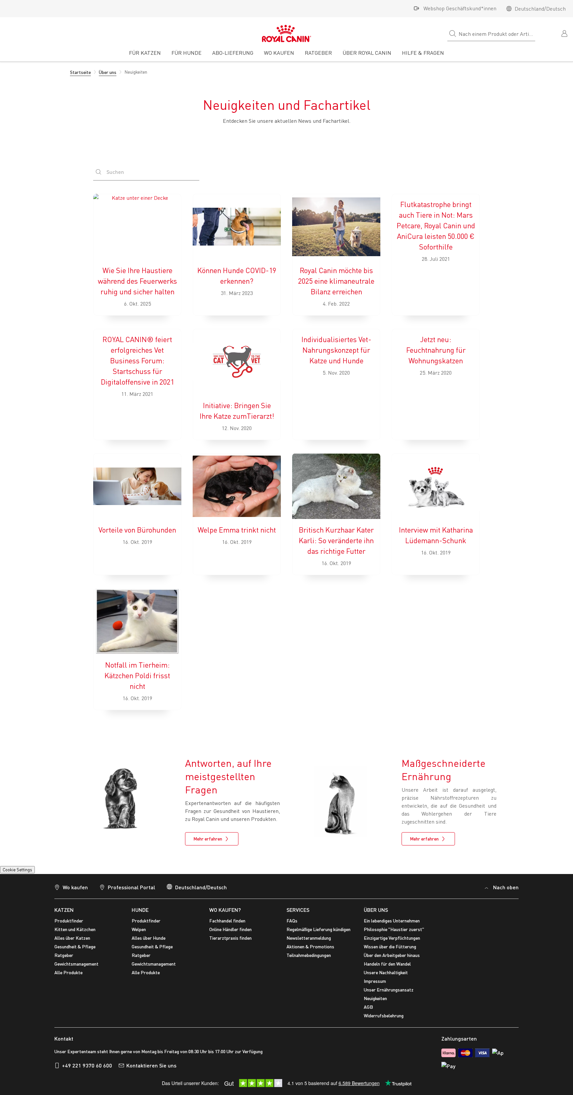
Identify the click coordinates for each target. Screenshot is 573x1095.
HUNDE (140, 910)
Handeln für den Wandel (387, 964)
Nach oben (506, 887)
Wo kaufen (75, 887)
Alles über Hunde (148, 938)
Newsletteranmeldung (308, 938)
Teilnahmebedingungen (308, 955)
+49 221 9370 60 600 (87, 1065)
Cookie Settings (17, 869)
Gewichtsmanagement (76, 964)
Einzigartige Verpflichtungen (392, 938)
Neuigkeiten (375, 998)
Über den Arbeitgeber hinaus (392, 955)
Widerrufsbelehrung (384, 1015)
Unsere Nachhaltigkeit (386, 972)
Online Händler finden (230, 929)
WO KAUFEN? (225, 910)
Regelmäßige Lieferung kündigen (318, 929)
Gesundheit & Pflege (75, 946)
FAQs (291, 920)
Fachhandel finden (227, 920)
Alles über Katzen (72, 938)
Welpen (139, 929)
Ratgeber (63, 955)
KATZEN (64, 910)
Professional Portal (131, 887)
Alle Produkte (68, 972)
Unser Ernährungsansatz (389, 989)
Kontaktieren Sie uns (151, 1065)
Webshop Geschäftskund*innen (459, 8)
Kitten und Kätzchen (75, 929)
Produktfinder (68, 920)
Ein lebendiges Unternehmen (392, 920)
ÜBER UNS (376, 910)
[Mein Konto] (565, 33)
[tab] (145, 55)
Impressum (375, 981)
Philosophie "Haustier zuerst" (394, 929)
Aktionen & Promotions (310, 946)
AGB (368, 1007)
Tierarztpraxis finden (230, 938)
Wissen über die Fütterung (390, 946)
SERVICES (297, 910)
